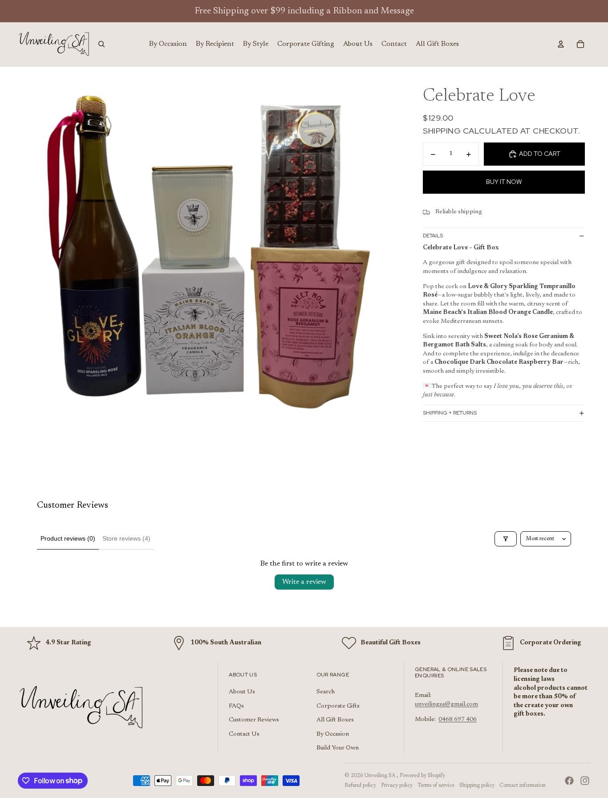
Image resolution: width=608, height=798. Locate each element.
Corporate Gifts (338, 706)
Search (325, 692)
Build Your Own (337, 748)
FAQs (236, 706)
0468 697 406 (457, 720)
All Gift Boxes (335, 720)
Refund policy (360, 785)
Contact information (522, 785)
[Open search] (101, 44)
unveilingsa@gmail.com (446, 704)
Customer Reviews (254, 720)
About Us (242, 692)
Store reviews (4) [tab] (126, 538)
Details (433, 236)
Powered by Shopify (422, 775)
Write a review (304, 582)
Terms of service (435, 785)
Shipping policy (477, 785)
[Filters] (506, 538)
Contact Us (244, 734)
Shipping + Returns (450, 413)
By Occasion (332, 734)
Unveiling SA (381, 775)
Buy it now (504, 182)
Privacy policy (397, 785)
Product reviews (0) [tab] (68, 538)
